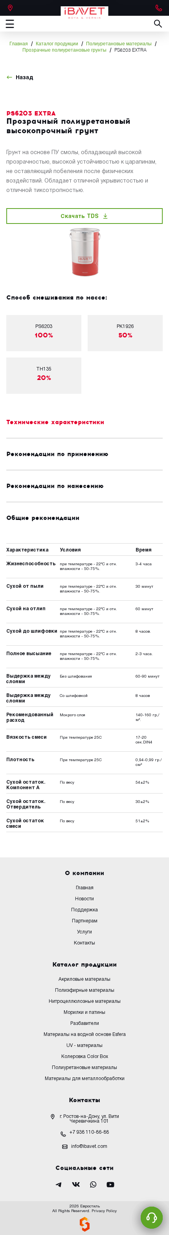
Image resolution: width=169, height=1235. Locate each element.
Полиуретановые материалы (119, 44)
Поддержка (84, 910)
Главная (18, 44)
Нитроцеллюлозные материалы (85, 1001)
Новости (84, 899)
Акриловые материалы (84, 979)
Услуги (84, 932)
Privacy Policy (104, 1211)
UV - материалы (84, 1045)
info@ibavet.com (89, 1146)
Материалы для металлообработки (85, 1079)
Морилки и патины (84, 1012)
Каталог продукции (57, 44)
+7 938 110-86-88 (89, 1132)
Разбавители (84, 1023)
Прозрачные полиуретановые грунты (64, 50)
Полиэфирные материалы (84, 990)
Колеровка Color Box (84, 1056)
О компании (84, 873)
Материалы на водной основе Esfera (85, 1034)
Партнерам (84, 921)
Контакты (84, 943)
